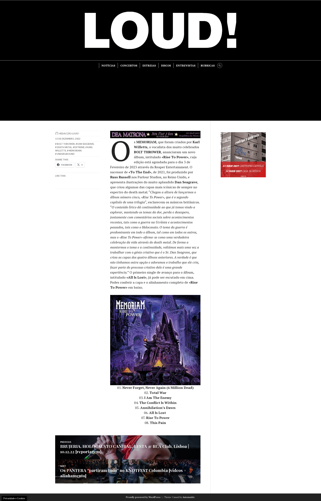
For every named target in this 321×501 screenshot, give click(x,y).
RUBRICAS (208, 65)
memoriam (75, 150)
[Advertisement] (160, 93)
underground (66, 154)
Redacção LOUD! (69, 133)
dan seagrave (85, 144)
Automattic (189, 497)
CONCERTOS (128, 65)
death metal (64, 147)
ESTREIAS (149, 65)
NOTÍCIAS (108, 65)
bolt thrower (66, 144)
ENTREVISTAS (185, 65)
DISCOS (166, 65)
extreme (79, 147)
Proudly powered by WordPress (143, 497)
